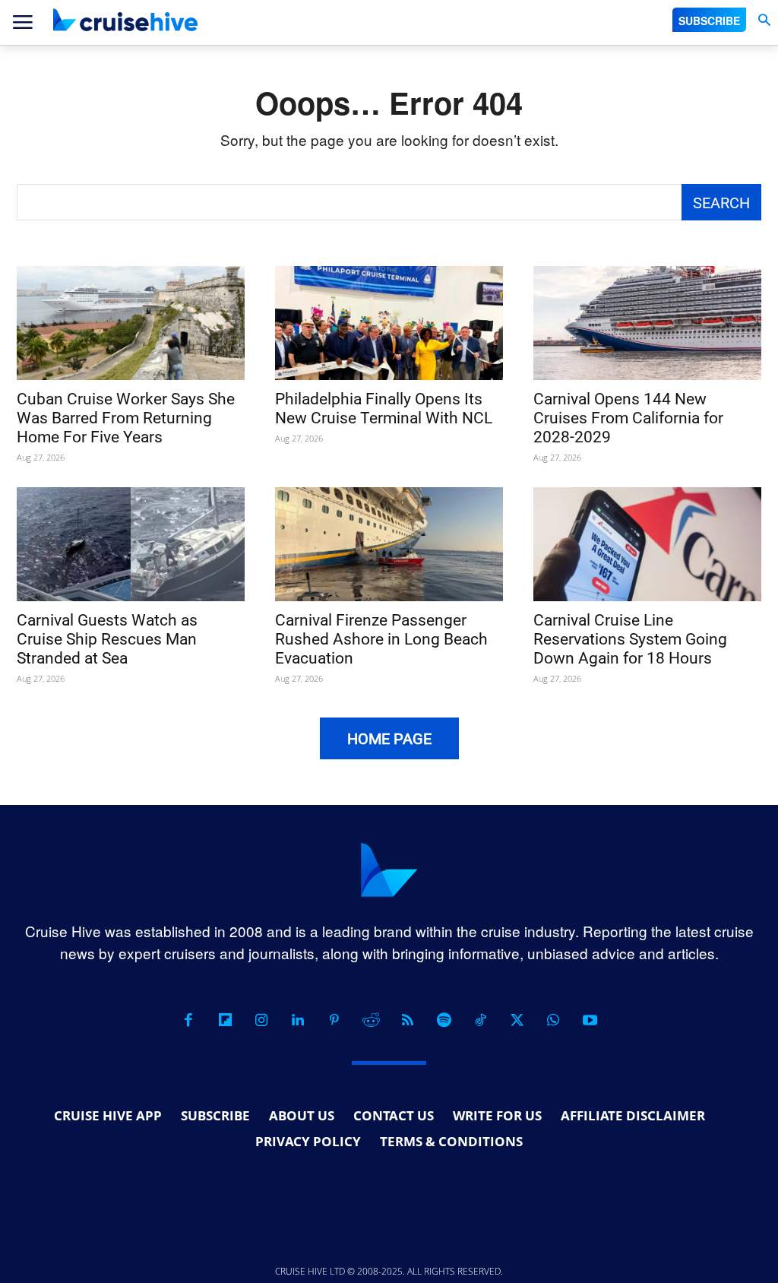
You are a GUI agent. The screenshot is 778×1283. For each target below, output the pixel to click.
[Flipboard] (224, 1020)
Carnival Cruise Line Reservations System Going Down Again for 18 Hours (630, 639)
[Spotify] (443, 1020)
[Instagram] (261, 1020)
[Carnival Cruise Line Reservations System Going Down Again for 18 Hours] (647, 544)
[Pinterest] (334, 1020)
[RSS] (407, 1020)
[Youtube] (589, 1020)
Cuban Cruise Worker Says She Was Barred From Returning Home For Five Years (126, 418)
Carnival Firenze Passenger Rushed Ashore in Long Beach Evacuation (381, 639)
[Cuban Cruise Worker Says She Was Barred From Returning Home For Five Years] (131, 323)
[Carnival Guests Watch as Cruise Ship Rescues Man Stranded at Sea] (131, 544)
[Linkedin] (297, 1020)
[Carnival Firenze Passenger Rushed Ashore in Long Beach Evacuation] (389, 544)
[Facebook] (188, 1020)
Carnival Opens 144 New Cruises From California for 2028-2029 (628, 418)
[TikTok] (480, 1020)
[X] (516, 1020)
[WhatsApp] (553, 1020)
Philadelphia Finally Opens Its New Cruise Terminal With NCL (383, 408)
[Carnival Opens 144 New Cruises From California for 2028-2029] (647, 323)
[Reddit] (370, 1020)
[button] (764, 20)
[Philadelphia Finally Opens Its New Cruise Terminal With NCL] (389, 323)
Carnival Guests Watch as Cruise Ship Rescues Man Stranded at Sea (107, 639)
